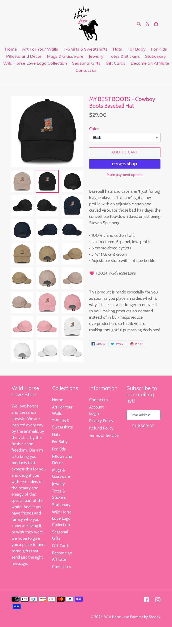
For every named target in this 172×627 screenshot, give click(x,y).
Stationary (61, 504)
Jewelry (58, 483)
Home (57, 399)
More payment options (125, 174)
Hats (56, 434)
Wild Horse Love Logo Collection (62, 518)
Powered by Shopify (145, 617)
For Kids (59, 449)
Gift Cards (60, 545)
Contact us (61, 566)
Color (94, 128)
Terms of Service (104, 435)
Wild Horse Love (116, 617)
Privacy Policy (101, 420)
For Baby (60, 441)
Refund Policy (101, 428)
